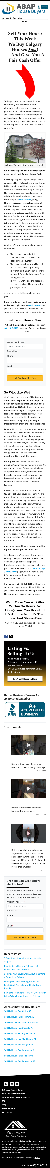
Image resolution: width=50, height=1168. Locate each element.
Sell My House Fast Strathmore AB (20, 1039)
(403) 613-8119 (35, 305)
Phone (10, 355)
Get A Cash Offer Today (12, 18)
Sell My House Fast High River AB (19, 1033)
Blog (4, 1104)
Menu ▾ (25, 21)
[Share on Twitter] (11, 636)
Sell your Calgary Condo (12, 1090)
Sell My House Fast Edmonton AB (19, 1061)
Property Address (16, 342)
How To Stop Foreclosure (13, 1093)
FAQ (3, 1101)
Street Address (12, 351)
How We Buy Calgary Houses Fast (17, 1097)
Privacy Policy (8, 1108)
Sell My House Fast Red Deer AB (19, 1055)
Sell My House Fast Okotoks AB (18, 1028)
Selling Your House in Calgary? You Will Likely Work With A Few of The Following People (23, 985)
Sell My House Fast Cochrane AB (19, 1016)
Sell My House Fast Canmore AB (19, 1050)
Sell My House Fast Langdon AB (18, 1044)
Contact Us (7, 1112)
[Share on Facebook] (6, 636)
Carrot (37, 1157)
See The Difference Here (25, 678)
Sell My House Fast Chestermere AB (21, 1022)
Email (10, 366)
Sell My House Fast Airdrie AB (17, 1011)
